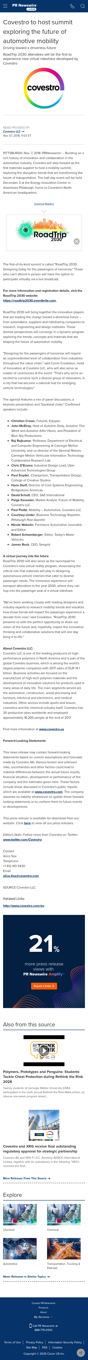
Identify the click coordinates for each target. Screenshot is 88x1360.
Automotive (10, 1264)
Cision (51, 1354)
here (27, 823)
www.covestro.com (49, 791)
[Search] (83, 6)
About (43, 1312)
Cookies (57, 1347)
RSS (44, 1347)
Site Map (31, 1347)
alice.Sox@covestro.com (21, 875)
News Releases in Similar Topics (24, 1277)
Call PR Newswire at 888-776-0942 (45, 1328)
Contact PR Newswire (43, 1303)
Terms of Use (12, 1342)
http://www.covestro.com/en (23, 905)
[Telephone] (72, 6)
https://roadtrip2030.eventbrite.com (29, 300)
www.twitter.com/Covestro (22, 839)
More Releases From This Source (24, 1178)
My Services (42, 1317)
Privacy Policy (34, 1342)
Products (44, 1308)
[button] (44, 88)
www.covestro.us (51, 729)
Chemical (9, 1230)
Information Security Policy (65, 1342)
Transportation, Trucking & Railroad (63, 1266)
